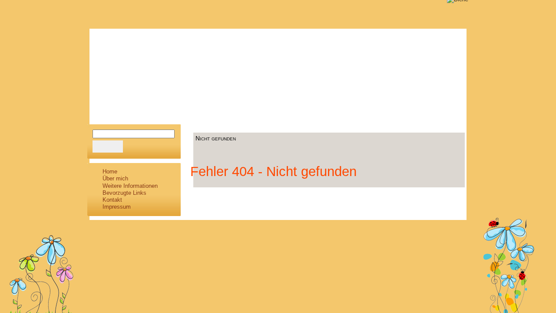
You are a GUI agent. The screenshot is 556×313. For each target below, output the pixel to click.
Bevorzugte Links (124, 193)
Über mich (115, 178)
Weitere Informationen (130, 186)
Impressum (117, 206)
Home (110, 171)
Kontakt (112, 199)
